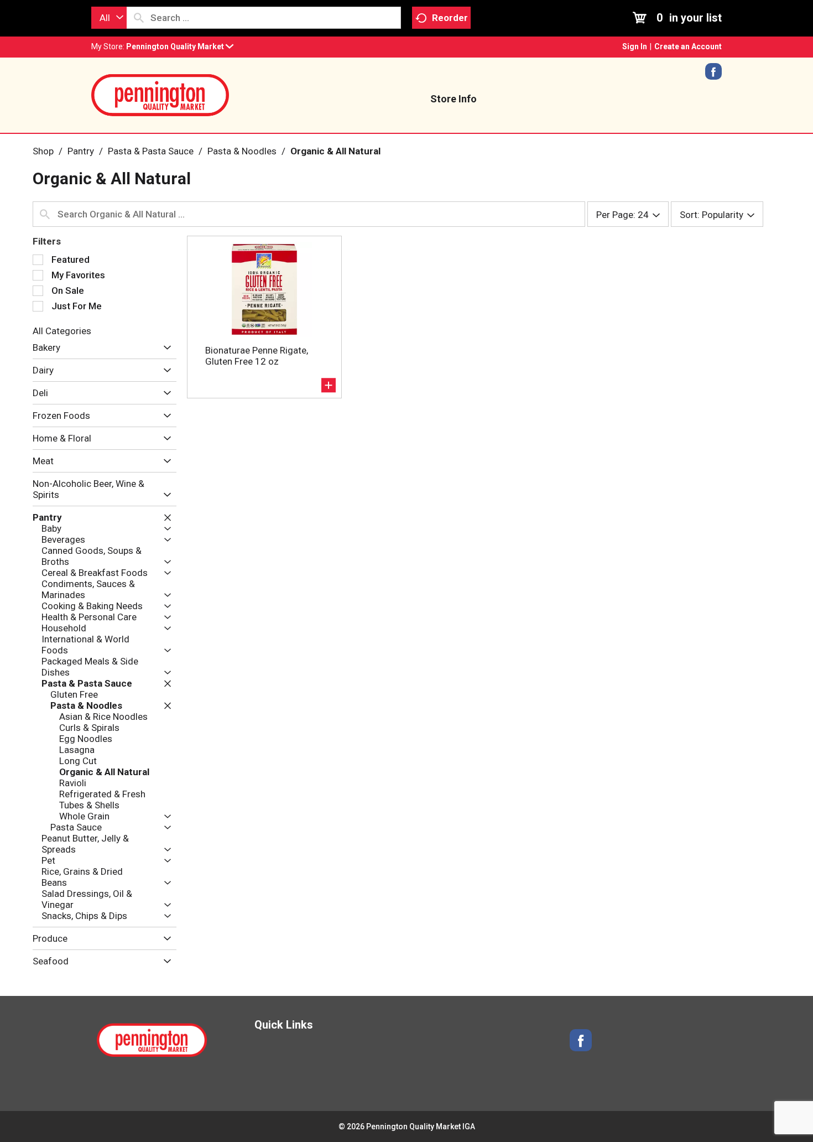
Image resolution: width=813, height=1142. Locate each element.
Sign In (634, 46)
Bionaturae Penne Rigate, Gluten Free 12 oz (256, 356)
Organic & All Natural (335, 151)
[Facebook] (713, 75)
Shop (43, 151)
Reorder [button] (450, 17)
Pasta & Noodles (242, 151)
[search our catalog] (139, 18)
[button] (179, 46)
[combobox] (109, 18)
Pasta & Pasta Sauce (151, 151)
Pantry (80, 151)
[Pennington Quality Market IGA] (160, 94)
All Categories (62, 330)
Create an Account (688, 46)
